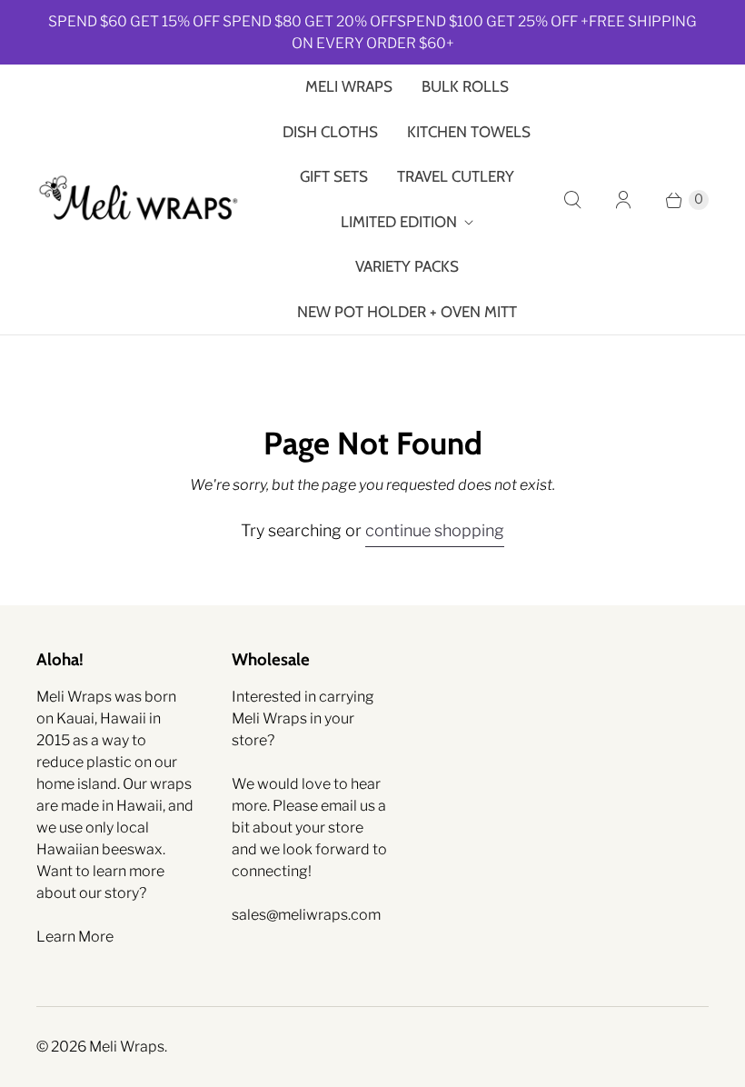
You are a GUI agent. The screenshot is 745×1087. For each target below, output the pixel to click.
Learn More (75, 936)
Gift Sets (334, 176)
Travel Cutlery (455, 176)
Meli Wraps (348, 86)
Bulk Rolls (465, 86)
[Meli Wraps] (138, 200)
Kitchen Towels (469, 132)
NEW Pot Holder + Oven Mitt (407, 312)
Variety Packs (407, 266)
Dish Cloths (330, 132)
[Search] (572, 200)
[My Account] (623, 200)
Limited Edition (399, 222)
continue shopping (434, 530)
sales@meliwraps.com (306, 914)
